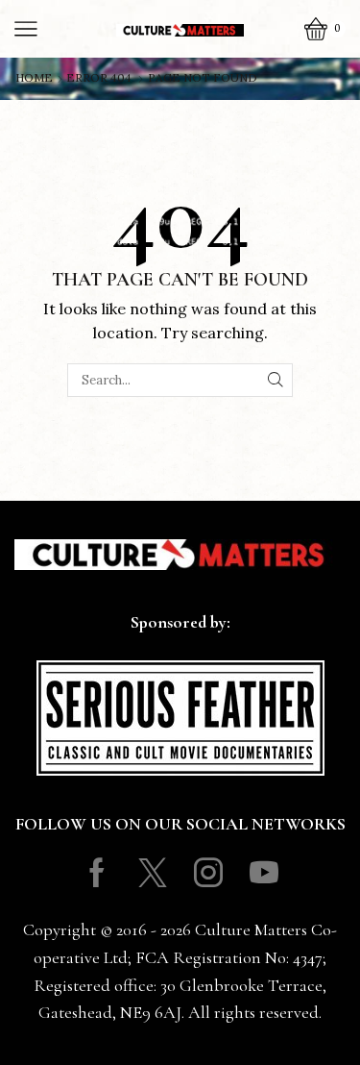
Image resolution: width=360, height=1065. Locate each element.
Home (34, 78)
